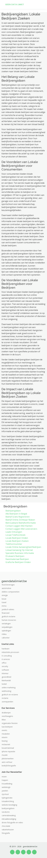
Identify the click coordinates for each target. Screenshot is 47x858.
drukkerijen (6, 713)
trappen (5, 780)
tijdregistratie (7, 798)
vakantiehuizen (8, 829)
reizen (4, 777)
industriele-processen (10, 652)
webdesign (6, 787)
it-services (6, 659)
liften (4, 720)
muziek (5, 755)
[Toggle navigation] (41, 4)
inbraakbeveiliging (9, 819)
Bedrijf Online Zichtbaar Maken (20, 519)
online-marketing (8, 687)
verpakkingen (7, 627)
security (5, 666)
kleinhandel (6, 680)
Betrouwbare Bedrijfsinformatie (21, 522)
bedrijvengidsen (8, 808)
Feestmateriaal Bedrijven (17, 559)
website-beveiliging (9, 805)
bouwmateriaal (8, 748)
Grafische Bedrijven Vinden (18, 562)
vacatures (6, 812)
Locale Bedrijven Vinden (17, 538)
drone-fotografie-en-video (12, 822)
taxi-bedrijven (7, 727)
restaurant (6, 744)
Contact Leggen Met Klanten (19, 525)
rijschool (5, 794)
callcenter (6, 638)
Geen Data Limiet (14, 4)
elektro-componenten (10, 592)
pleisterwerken (8, 758)
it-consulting (7, 656)
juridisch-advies (8, 609)
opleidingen (6, 631)
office (4, 663)
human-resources (9, 620)
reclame (5, 698)
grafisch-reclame (8, 616)
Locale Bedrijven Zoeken (17, 541)
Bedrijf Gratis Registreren (18, 516)
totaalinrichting (8, 801)
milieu (4, 634)
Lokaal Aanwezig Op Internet (19, 550)
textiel (4, 684)
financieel (5, 613)
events (4, 730)
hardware (5, 649)
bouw (4, 599)
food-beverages (8, 585)
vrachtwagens (7, 716)
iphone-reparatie (8, 751)
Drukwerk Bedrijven (15, 556)
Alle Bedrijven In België (16, 513)
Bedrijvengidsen (13, 510)
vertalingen (6, 623)
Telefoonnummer (14, 544)
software (5, 670)
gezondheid (6, 677)
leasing (4, 741)
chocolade (6, 826)
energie (5, 595)
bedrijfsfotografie (9, 766)
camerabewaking (9, 815)
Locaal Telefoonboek (15, 535)
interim (4, 737)
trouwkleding (7, 784)
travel (4, 602)
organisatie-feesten (10, 723)
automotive (6, 588)
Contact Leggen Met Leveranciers (21, 528)
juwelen (5, 791)
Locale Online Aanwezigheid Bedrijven (23, 547)
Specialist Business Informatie (20, 553)
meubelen (6, 734)
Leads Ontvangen (14, 531)
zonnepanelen (7, 702)
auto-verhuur (7, 762)
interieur (5, 673)
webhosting (6, 691)
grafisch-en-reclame (10, 695)
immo (4, 606)
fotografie (6, 833)
